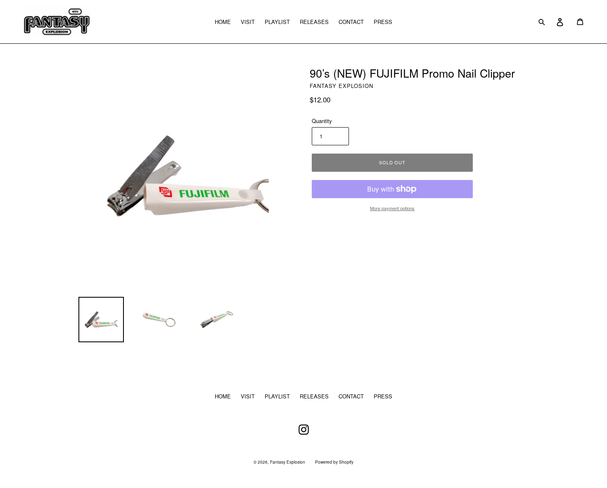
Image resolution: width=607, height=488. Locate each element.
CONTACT (351, 22)
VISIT (248, 22)
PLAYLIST (277, 22)
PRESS (383, 22)
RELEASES (314, 22)
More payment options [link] (392, 208)
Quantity (322, 121)
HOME (223, 22)
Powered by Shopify (334, 462)
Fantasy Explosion (287, 462)
